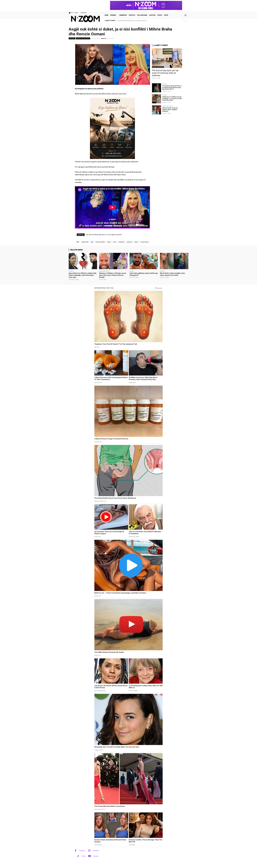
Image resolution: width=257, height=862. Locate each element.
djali (92, 242)
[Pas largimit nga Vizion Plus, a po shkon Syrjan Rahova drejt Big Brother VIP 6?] (156, 87)
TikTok (83, 856)
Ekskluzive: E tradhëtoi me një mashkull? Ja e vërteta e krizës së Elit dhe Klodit (139, 20)
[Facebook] (75, 850)
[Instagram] (89, 850)
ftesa (114, 242)
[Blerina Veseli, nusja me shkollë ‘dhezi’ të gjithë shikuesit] (156, 109)
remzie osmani (144, 242)
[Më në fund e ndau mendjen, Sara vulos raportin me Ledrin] (174, 261)
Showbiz (72, 38)
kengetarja (121, 242)
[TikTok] (78, 856)
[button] (185, 15)
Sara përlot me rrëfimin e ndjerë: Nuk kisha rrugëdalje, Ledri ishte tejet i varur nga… (82, 275)
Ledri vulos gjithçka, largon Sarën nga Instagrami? (144, 274)
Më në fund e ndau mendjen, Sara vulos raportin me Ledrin (172, 274)
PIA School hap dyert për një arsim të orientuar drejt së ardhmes (165, 73)
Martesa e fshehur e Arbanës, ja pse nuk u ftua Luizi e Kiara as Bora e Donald (112, 275)
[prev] (184, 20)
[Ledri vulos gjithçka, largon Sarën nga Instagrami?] (144, 261)
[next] (187, 20)
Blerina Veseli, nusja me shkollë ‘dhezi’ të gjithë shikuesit (170, 109)
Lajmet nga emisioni (83, 38)
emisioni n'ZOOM (100, 242)
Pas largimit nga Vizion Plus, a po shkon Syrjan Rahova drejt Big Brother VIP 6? (172, 87)
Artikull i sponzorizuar (158, 67)
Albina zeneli (85, 242)
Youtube (95, 856)
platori (136, 242)
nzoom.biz (129, 242)
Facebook (82, 850)
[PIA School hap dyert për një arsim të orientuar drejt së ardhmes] (167, 58)
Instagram (96, 850)
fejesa (109, 242)
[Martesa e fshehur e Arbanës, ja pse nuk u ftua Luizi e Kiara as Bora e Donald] (113, 261)
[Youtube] (89, 856)
